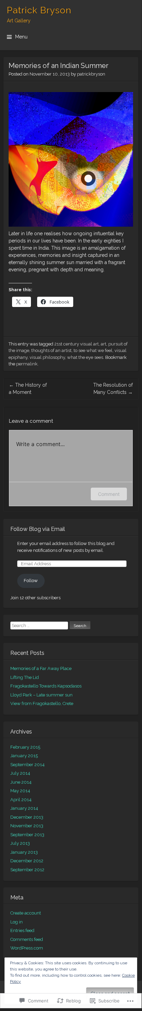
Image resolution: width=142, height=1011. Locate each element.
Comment (109, 494)
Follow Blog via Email (37, 529)
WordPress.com (26, 948)
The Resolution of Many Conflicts (113, 388)
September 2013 (27, 834)
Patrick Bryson (39, 10)
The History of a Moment (28, 388)
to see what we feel (93, 350)
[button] (71, 159)
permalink (26, 363)
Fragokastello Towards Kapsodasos (45, 686)
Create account (25, 913)
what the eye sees (85, 357)
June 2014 (21, 782)
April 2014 (21, 799)
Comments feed (26, 939)
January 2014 (24, 808)
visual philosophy (47, 357)
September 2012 (27, 869)
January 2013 (24, 852)
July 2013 (20, 843)
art (103, 344)
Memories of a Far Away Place (41, 668)
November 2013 (26, 825)
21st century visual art (76, 344)
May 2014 (20, 790)
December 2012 (26, 860)
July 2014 (20, 773)
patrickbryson (91, 74)
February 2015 (25, 747)
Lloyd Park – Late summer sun (41, 694)
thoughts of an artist (51, 350)
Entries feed (22, 930)
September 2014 (27, 764)
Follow (31, 580)
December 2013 (26, 817)
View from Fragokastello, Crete (41, 703)
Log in (16, 921)
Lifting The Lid (24, 677)
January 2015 (24, 755)
